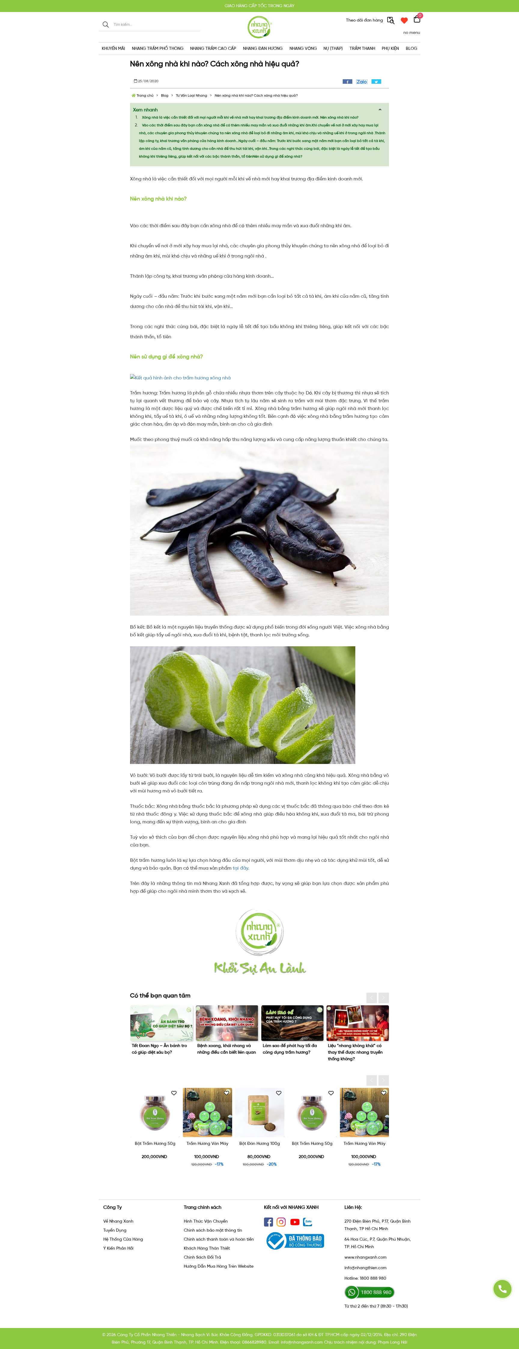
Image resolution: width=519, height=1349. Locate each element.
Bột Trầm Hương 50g (259, 1144)
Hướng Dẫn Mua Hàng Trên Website (218, 1266)
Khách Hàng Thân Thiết (207, 1248)
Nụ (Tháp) (333, 48)
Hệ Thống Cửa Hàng (123, 1239)
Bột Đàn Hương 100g (207, 1144)
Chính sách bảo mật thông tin (213, 1230)
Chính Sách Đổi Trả (202, 1257)
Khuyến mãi (113, 48)
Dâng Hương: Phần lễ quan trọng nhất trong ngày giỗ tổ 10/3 (356, 1052)
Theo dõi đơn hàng (365, 20)
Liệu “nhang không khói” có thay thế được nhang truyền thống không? (290, 1052)
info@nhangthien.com (365, 1267)
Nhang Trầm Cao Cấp (213, 48)
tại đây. (241, 868)
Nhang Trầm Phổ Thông (158, 48)
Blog (411, 48)
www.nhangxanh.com (365, 1257)
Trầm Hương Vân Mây (155, 1144)
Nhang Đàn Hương (263, 48)
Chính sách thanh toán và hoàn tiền (219, 1239)
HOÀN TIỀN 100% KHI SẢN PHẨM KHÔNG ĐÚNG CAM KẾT (259, 5)
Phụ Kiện (390, 48)
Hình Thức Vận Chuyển (206, 1221)
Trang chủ (144, 95)
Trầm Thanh (362, 48)
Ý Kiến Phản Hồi (118, 1248)
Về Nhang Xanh (118, 1221)
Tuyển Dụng (114, 1230)
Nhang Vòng (303, 48)
